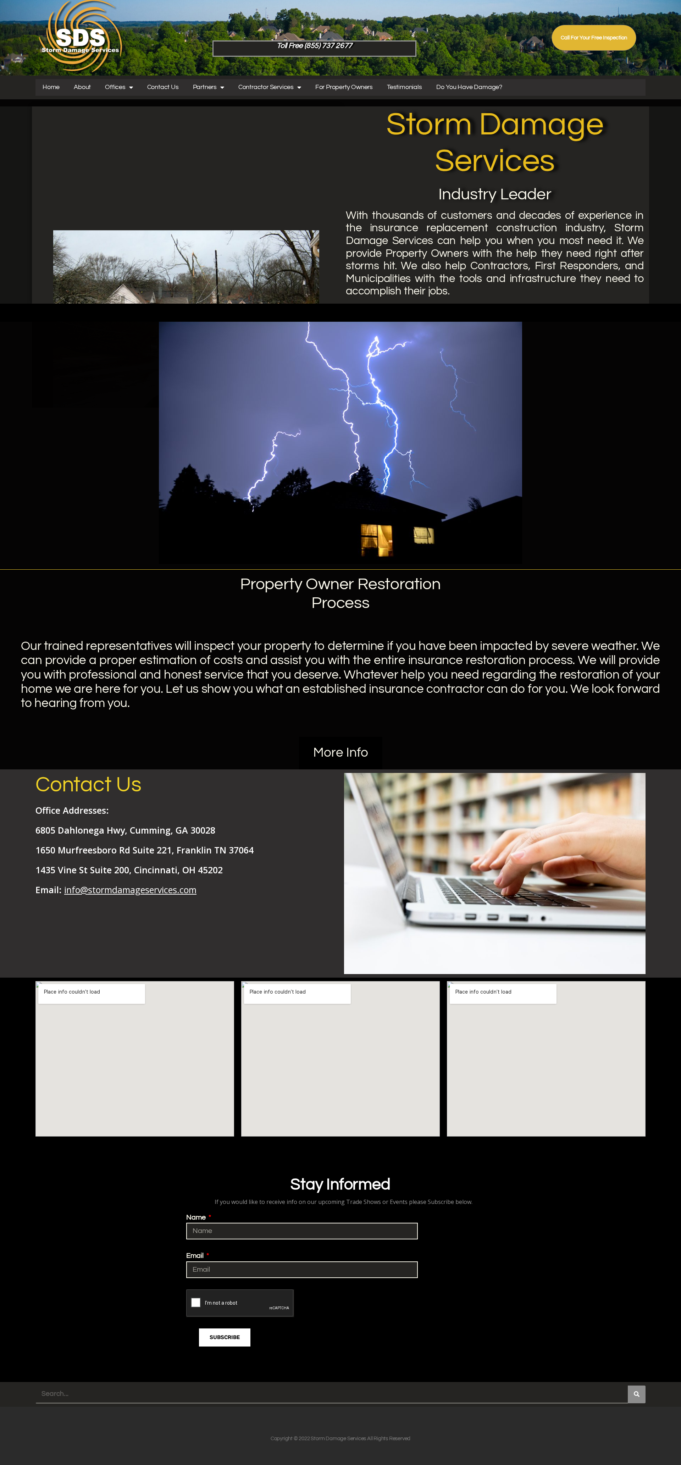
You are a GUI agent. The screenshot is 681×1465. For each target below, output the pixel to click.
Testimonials (404, 87)
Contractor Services (266, 87)
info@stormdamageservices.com (130, 890)
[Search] (637, 1394)
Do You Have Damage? (469, 87)
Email (195, 1255)
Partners (205, 87)
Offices (115, 87)
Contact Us (163, 87)
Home (51, 87)
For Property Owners (344, 87)
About (82, 87)
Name (196, 1217)
